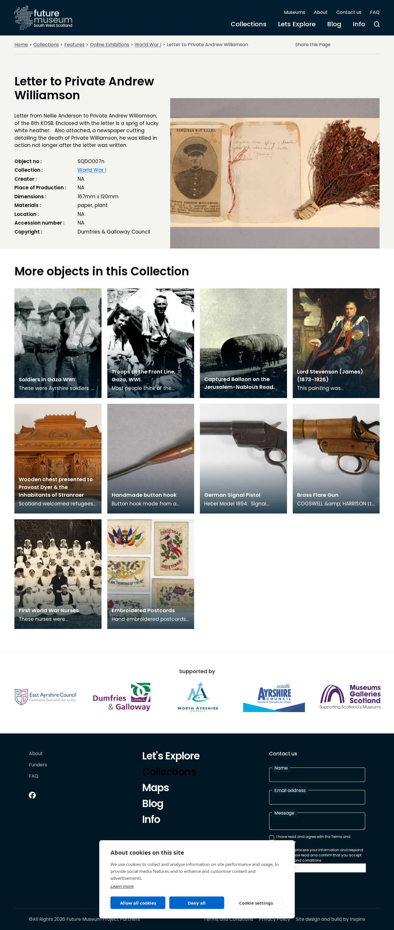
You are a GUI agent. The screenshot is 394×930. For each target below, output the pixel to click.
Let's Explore (171, 757)
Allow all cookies (138, 903)
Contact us (348, 12)
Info (359, 24)
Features (74, 44)
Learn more (122, 886)
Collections (249, 24)
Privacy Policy (274, 919)
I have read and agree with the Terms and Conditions (313, 839)
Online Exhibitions (109, 44)
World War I (148, 44)
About (321, 12)
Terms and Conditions (228, 919)
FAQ (375, 12)
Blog (334, 24)
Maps (155, 789)
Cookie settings (256, 903)
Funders (38, 765)
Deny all (197, 903)
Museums (294, 12)
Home (21, 44)
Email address (290, 790)
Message (284, 813)
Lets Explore (297, 24)
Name (281, 768)
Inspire (357, 919)
